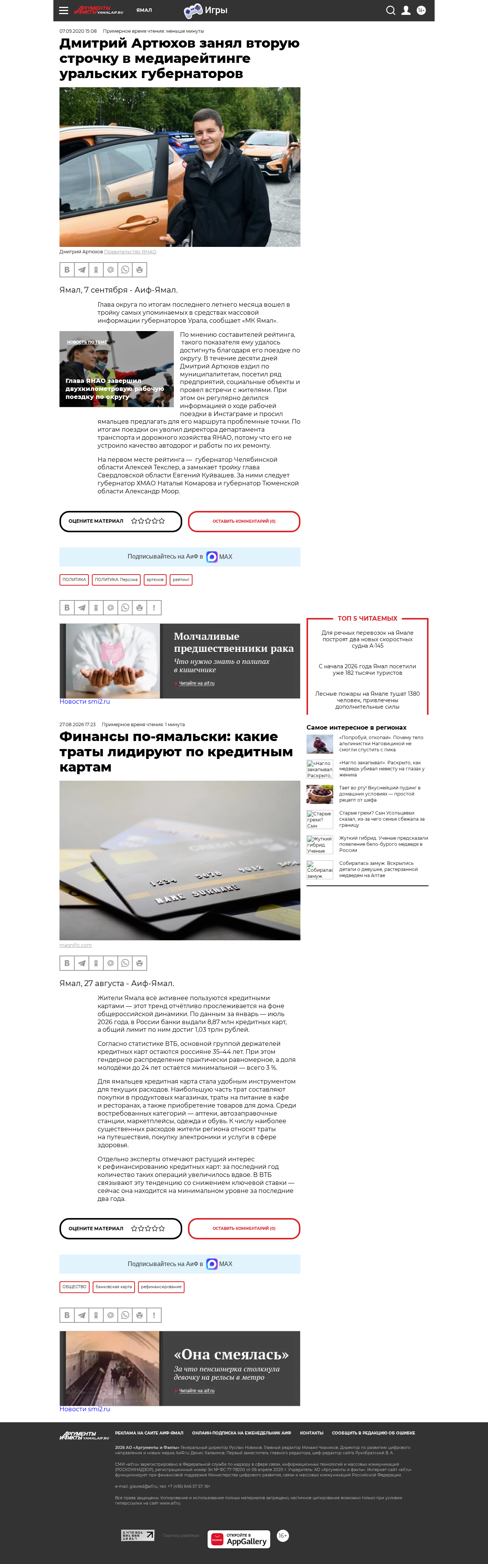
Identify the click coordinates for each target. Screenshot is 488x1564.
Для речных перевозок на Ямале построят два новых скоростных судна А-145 (368, 639)
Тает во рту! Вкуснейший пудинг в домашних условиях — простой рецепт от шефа (380, 794)
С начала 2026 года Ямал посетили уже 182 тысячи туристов (367, 669)
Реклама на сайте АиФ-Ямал (149, 1433)
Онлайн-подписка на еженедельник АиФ (241, 1433)
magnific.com (75, 945)
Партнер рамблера (181, 1535)
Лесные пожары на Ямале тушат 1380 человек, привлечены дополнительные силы (367, 700)
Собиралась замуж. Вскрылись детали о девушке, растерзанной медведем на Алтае (378, 869)
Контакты (311, 1433)
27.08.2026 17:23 (77, 724)
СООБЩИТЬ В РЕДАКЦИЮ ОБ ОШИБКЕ (373, 1433)
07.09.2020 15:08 (78, 31)
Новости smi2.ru (84, 701)
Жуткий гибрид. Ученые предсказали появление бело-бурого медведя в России (383, 844)
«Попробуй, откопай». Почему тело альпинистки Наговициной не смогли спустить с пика (381, 743)
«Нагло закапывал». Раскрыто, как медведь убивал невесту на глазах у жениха (382, 769)
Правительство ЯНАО (130, 252)
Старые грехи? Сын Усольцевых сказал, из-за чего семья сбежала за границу (382, 819)
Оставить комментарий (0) (244, 521)
